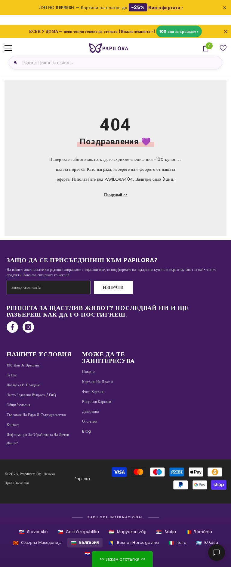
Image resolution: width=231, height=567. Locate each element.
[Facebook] (12, 327)
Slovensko (33, 532)
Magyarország (127, 532)
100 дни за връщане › (179, 31)
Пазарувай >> (115, 194)
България (85, 543)
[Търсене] (14, 62)
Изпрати (113, 287)
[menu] (8, 48)
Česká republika (78, 532)
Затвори (225, 31)
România (199, 532)
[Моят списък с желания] (223, 48)
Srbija (166, 532)
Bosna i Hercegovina (134, 543)
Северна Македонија (37, 543)
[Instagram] (28, 327)
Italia (177, 543)
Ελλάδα (207, 543)
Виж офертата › (165, 8)
